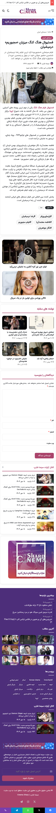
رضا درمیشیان (28, 216)
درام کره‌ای (39, 689)
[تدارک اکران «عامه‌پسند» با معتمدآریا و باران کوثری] (14, 323)
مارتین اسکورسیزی (30, 694)
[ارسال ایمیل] (38, 63)
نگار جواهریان (44, 228)
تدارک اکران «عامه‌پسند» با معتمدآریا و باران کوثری (17, 333)
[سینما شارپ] (28, 21)
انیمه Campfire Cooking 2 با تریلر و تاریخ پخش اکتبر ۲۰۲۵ (19, 512)
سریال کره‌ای (18, 689)
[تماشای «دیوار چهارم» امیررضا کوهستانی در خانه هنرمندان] (41, 323)
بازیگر (21, 684)
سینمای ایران (41, 32)
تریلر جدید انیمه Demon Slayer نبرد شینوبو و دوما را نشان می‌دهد (19, 476)
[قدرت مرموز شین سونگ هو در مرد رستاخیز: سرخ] (28, 639)
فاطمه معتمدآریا (43, 222)
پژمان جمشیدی (47, 698)
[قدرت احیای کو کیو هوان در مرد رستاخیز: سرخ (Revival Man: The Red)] (28, 660)
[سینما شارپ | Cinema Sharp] (28, 10)
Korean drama (34, 680)
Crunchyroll (48, 680)
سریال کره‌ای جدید (46, 694)
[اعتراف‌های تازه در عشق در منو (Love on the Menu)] (10, 650)
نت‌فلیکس (16, 694)
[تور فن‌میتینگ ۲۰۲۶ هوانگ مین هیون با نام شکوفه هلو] (45, 660)
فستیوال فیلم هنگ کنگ (43, 107)
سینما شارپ (45, 63)
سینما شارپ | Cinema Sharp (28, 794)
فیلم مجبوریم (24, 222)
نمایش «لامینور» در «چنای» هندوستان (17, 360)
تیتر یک (49, 689)
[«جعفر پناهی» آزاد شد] (41, 349)
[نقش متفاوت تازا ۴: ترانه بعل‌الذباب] (45, 639)
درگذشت (29, 689)
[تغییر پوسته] (8, 12)
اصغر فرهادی (14, 680)
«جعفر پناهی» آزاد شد (45, 358)
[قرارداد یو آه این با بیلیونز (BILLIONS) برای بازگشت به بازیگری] (28, 650)
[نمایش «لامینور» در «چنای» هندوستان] (14, 349)
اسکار (24, 680)
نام (52, 420)
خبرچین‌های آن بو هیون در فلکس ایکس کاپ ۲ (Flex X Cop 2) (25, 2)
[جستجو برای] (3, 12)
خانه (50, 32)
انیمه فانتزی (30, 684)
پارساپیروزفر (45, 216)
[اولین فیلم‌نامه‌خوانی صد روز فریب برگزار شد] (45, 650)
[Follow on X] (40, 63)
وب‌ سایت (50, 443)
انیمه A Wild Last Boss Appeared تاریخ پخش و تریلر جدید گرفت (19, 524)
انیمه (50, 684)
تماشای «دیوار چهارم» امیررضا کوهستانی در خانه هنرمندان (43, 333)
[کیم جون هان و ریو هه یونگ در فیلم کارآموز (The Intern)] (10, 660)
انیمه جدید (42, 684)
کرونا (11, 111)
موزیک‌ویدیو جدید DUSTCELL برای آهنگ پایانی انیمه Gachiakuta (19, 488)
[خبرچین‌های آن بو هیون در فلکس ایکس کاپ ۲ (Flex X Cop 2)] (10, 639)
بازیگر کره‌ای (11, 684)
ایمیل (51, 431)
